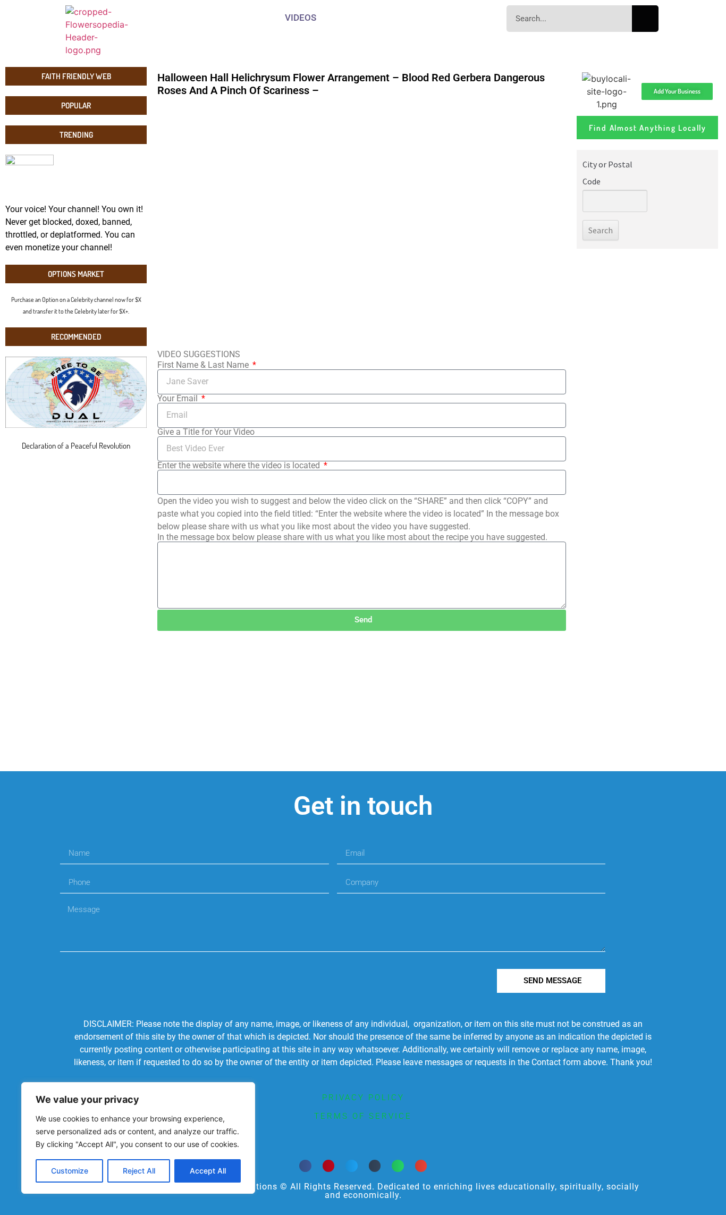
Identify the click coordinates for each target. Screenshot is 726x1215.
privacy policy (363, 1097)
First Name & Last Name (204, 365)
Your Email (178, 398)
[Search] (645, 18)
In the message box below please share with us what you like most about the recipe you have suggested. (352, 537)
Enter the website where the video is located (239, 465)
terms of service (363, 1116)
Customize (69, 1170)
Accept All (208, 1170)
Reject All (139, 1170)
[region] (138, 1138)
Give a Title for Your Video (206, 432)
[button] (305, 1166)
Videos (300, 17)
